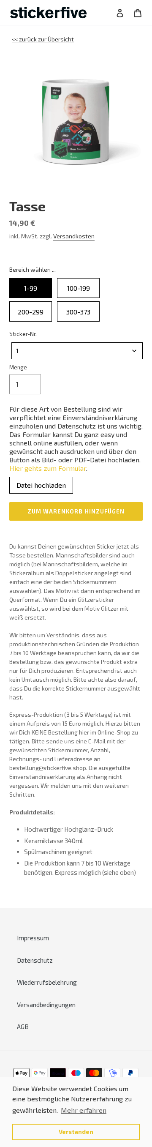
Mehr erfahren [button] (83, 1110)
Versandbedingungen (46, 1004)
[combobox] (77, 350)
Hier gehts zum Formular (47, 468)
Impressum (33, 938)
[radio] (30, 288)
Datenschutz (35, 960)
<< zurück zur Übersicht (43, 39)
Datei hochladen (41, 485)
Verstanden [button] (76, 1131)
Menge (18, 367)
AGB (23, 1026)
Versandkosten (74, 236)
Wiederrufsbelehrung (47, 982)
